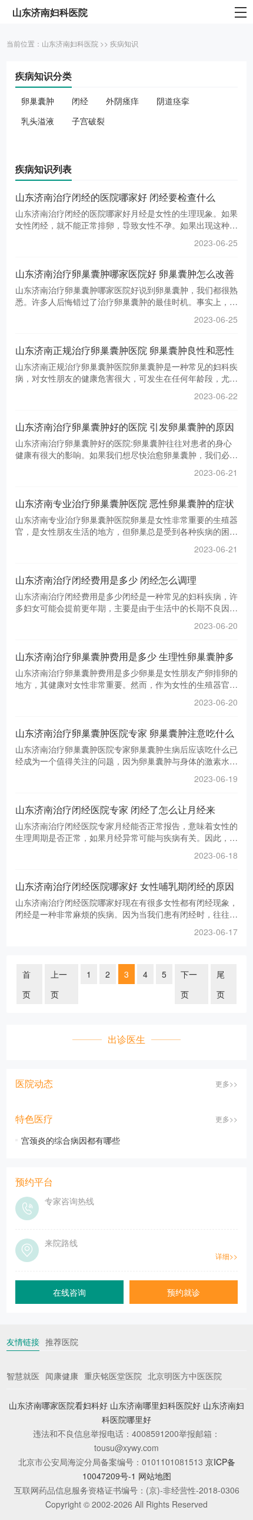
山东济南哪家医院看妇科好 (58, 1405)
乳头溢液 (37, 121)
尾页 (221, 984)
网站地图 (154, 1476)
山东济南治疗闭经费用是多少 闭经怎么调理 (106, 580)
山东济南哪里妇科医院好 (155, 1405)
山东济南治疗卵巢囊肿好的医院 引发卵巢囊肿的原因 (124, 426)
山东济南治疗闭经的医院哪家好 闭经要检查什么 (115, 197)
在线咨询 (69, 1292)
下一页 (189, 984)
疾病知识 (124, 43)
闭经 (80, 101)
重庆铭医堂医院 (113, 1376)
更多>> (226, 1083)
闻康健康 (61, 1376)
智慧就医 (22, 1376)
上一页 (59, 984)
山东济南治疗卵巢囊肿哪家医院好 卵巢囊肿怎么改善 (124, 273)
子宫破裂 (88, 121)
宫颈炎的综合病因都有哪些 (70, 1140)
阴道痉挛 (173, 101)
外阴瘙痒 (122, 101)
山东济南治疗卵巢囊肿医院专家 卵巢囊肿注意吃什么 (124, 733)
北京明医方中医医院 (185, 1376)
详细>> (226, 1256)
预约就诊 (183, 1292)
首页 (26, 984)
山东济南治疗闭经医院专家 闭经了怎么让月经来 (115, 809)
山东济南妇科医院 (70, 43)
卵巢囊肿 (37, 101)
